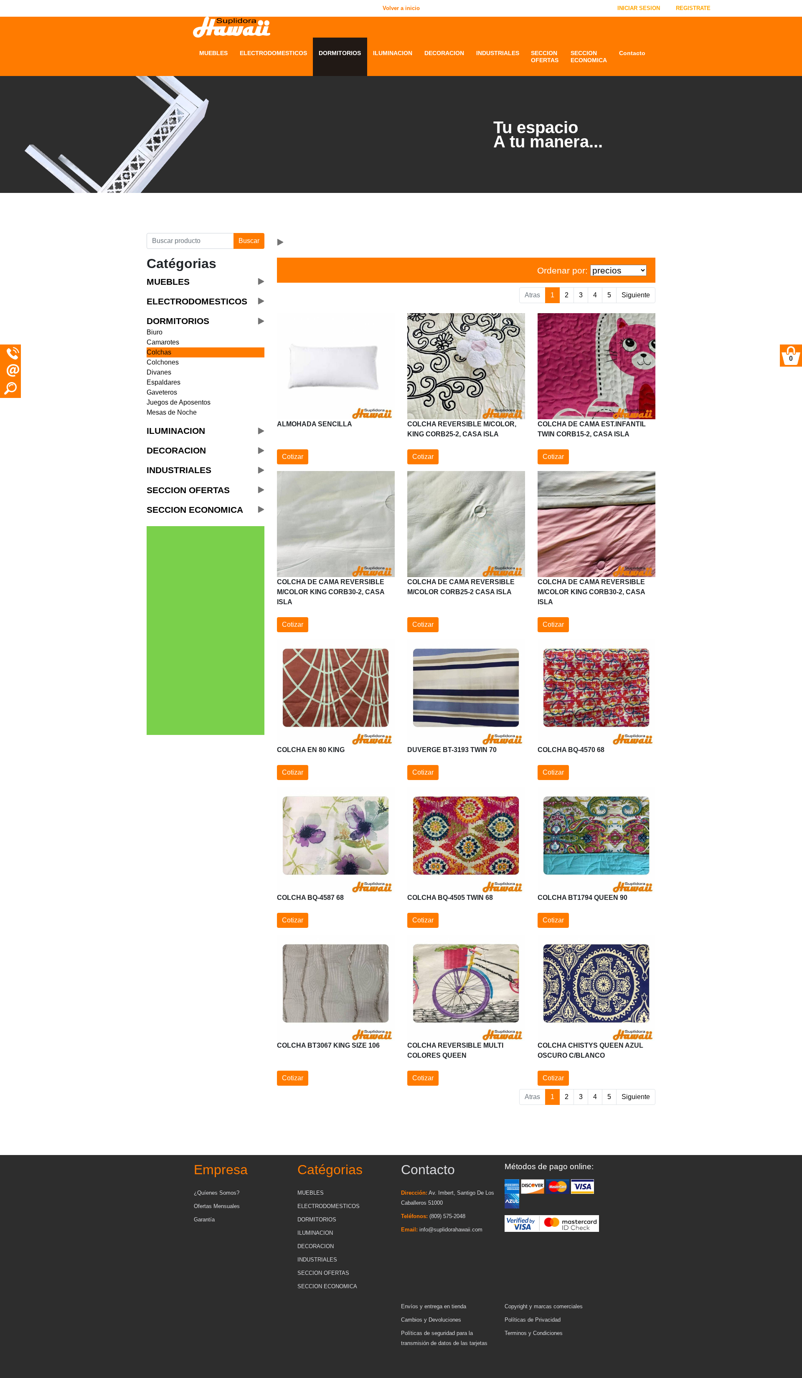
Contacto (632, 53)
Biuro (154, 332)
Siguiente (636, 295)
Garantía (204, 1219)
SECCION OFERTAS (544, 56)
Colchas (159, 352)
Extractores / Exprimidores (258, 198)
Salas (207, 202)
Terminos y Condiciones (534, 1333)
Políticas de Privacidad (533, 1320)
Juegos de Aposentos (179, 402)
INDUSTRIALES (497, 53)
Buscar (249, 240)
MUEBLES (213, 53)
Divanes (159, 372)
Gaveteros (162, 392)
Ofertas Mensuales (217, 1206)
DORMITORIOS (340, 53)
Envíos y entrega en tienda (433, 1306)
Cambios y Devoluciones (431, 1320)
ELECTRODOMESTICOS (273, 53)
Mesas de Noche (172, 412)
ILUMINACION (392, 53)
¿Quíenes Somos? (216, 1193)
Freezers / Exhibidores (271, 212)
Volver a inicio (138, 8)
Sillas (207, 223)
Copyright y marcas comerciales (544, 1306)
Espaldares (163, 382)
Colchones (163, 362)
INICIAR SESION (638, 8)
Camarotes (163, 342)
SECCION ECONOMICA (589, 56)
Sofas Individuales (226, 212)
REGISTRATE (693, 8)
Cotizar (292, 456)
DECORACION (444, 53)
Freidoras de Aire (264, 223)
